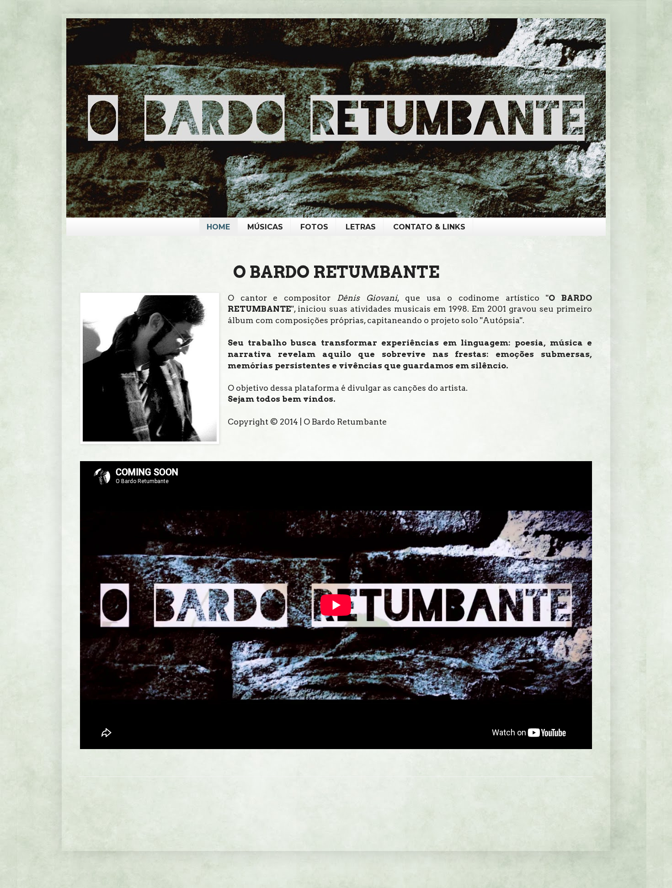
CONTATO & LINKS (429, 227)
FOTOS (314, 227)
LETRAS (361, 227)
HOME (218, 227)
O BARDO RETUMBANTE (336, 272)
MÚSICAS (265, 227)
